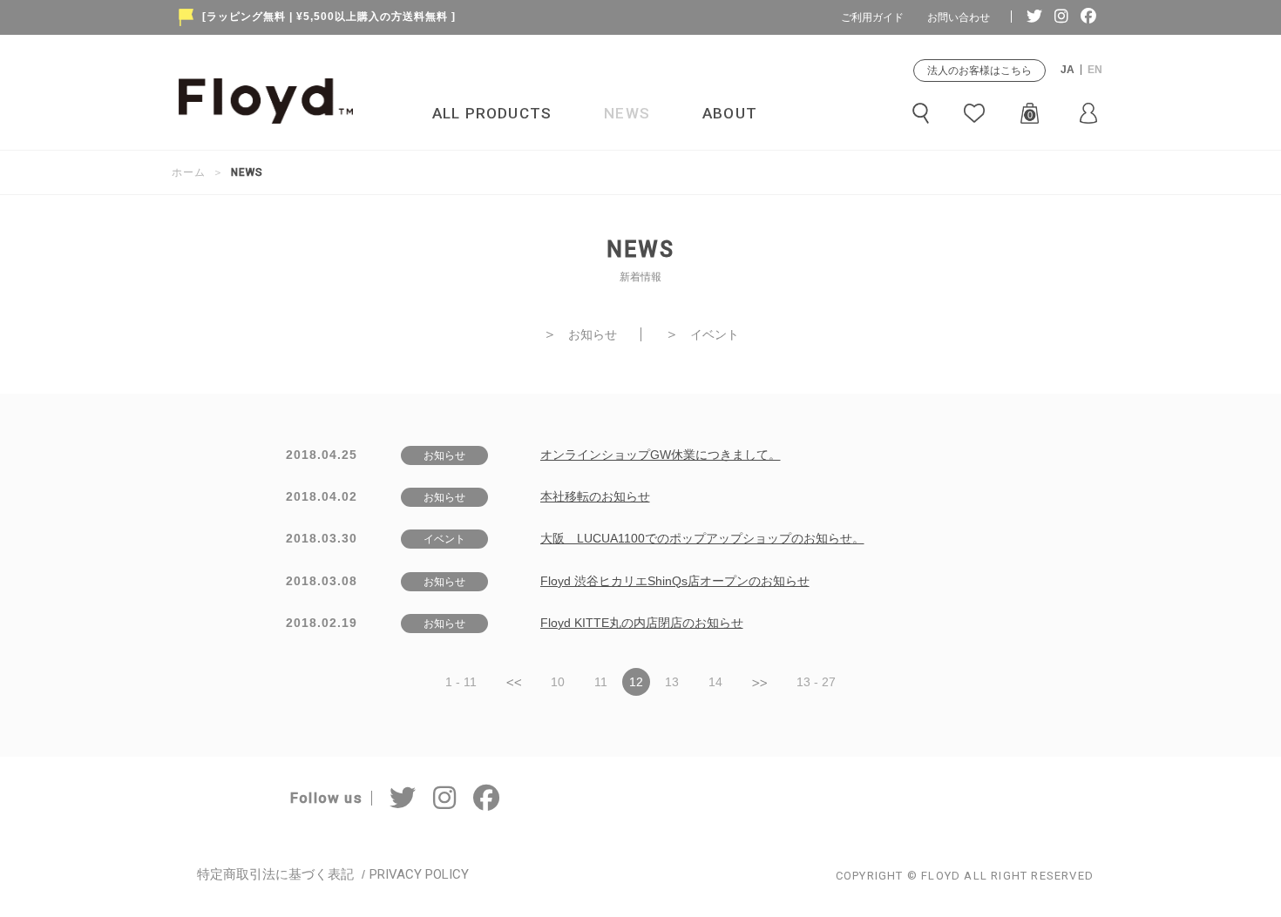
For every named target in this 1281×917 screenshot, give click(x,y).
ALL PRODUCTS (492, 113)
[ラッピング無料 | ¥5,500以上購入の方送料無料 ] (329, 16)
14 (715, 682)
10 (558, 682)
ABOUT (729, 113)
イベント (702, 334)
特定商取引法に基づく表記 (275, 874)
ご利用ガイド (872, 17)
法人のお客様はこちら (979, 70)
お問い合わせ (958, 17)
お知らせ (580, 334)
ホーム (189, 172)
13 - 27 (816, 682)
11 (600, 682)
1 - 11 (461, 682)
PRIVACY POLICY (419, 874)
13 (672, 682)
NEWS (627, 113)
